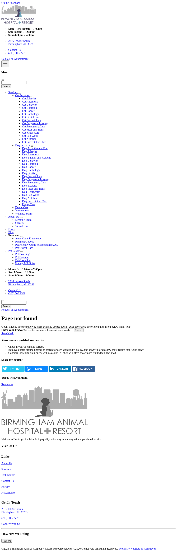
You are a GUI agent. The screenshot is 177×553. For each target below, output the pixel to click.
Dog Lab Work (30, 194)
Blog (11, 232)
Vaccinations (22, 210)
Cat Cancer (28, 110)
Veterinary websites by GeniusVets (137, 548)
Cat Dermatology (31, 120)
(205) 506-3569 (16, 53)
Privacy (5, 486)
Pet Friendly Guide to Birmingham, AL (36, 244)
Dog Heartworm (31, 191)
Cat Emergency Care (33, 126)
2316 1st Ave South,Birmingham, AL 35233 (14, 511)
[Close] (2, 80)
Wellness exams (23, 213)
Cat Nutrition (29, 138)
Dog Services (23, 145)
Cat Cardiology (30, 114)
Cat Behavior (29, 104)
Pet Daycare (22, 257)
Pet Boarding (22, 254)
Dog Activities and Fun (35, 148)
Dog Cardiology (31, 170)
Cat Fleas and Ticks (33, 129)
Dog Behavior (30, 160)
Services (13, 92)
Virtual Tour (22, 226)
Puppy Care (28, 204)
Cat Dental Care (31, 117)
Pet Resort (14, 250)
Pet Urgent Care (24, 247)
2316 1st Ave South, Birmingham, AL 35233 (21, 42)
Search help (7, 333)
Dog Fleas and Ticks (33, 188)
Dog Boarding (30, 163)
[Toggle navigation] (5, 64)
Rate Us (7, 541)
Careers (19, 222)
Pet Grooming (23, 260)
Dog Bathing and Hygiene (36, 157)
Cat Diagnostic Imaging (35, 123)
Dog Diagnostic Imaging (35, 179)
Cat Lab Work (30, 135)
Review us (7, 384)
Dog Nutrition (30, 198)
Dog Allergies (29, 151)
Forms (11, 229)
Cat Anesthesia (30, 101)
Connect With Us (10, 523)
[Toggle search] (2, 300)
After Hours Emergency (28, 238)
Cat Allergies (29, 98)
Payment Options (24, 241)
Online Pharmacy (10, 2)
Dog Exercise (29, 185)
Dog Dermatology (32, 176)
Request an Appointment (14, 58)
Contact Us (14, 49)
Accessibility (8, 492)
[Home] (18, 22)
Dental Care (21, 207)
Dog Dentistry (30, 173)
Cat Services (22, 95)
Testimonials (8, 474)
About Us (14, 216)
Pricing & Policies (25, 263)
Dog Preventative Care (34, 201)
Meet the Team (23, 219)
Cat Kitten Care (30, 132)
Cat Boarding (29, 107)
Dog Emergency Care (34, 182)
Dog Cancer (28, 166)
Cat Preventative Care (34, 142)
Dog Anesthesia (30, 154)
